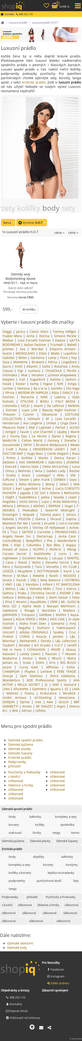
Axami (39, 405)
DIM (56, 684)
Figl (21, 371)
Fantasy (54, 440)
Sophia (72, 519)
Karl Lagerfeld (27, 488)
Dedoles (9, 462)
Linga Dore (69, 423)
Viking (72, 549)
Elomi (41, 662)
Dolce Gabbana (64, 676)
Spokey (59, 632)
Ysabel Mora (13, 336)
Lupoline (71, 353)
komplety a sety (66, 817)
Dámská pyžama (20, 744)
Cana (10, 562)
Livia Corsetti (66, 419)
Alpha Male (32, 606)
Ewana (61, 340)
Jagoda (26, 493)
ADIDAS (39, 506)
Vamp (35, 384)
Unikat (51, 423)
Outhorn (44, 628)
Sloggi (8, 331)
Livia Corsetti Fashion (35, 340)
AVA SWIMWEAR (32, 462)
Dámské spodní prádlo (25, 740)
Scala (27, 662)
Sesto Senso (29, 501)
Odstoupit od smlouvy (25, 1018)
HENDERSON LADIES (50, 449)
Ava (23, 349)
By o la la (40, 388)
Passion (51, 654)
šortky (37, 833)
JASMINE (73, 462)
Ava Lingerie (33, 423)
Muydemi (26, 571)
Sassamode (12, 445)
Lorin (64, 553)
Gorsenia (38, 357)
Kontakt (9, 14)
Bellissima (71, 493)
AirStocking (44, 697)
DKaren (9, 484)
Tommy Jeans (51, 514)
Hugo (69, 506)
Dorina (45, 336)
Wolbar (9, 340)
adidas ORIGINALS (34, 632)
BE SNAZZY (45, 706)
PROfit (56, 649)
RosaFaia (61, 366)
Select (64, 484)
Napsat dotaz (19, 1011)
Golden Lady (56, 471)
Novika (59, 497)
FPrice (10, 392)
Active (47, 488)
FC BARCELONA (68, 584)
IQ (67, 689)
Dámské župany (20, 753)
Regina (72, 436)
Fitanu (30, 693)
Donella (71, 440)
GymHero (39, 689)
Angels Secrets (17, 527)
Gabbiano (11, 610)
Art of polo (43, 645)
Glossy (72, 649)
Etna (9, 602)
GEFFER (28, 532)
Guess (8, 353)
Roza (75, 453)
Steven (24, 479)
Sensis (72, 514)
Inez (39, 702)
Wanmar (10, 641)
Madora (70, 610)
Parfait (61, 427)
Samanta (58, 623)
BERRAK (55, 506)
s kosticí (14, 776)
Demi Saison (59, 597)
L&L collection (66, 641)
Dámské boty (17, 947)
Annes (27, 706)
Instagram (57, 976)
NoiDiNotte (44, 553)
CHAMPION (12, 671)
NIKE (45, 397)
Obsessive (51, 414)
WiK (15, 710)
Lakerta (61, 397)
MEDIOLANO (26, 353)
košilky (39, 825)
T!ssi (14, 532)
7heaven (10, 414)
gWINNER (10, 615)
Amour (29, 658)
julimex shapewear (63, 375)
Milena (8, 506)
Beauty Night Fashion (60, 410)
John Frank (42, 479)
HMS (9, 584)
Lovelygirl (44, 475)
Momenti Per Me (16, 523)
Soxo (73, 479)
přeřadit (14, 766)
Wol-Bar (38, 349)
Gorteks (57, 388)
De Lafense (56, 405)
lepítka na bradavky (61, 873)
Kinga (73, 384)
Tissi (59, 588)
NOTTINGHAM (48, 571)
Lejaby (62, 432)
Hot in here (13, 649)
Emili (19, 366)
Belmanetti (29, 641)
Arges (62, 706)
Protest (9, 636)
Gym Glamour (33, 676)
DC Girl (41, 493)
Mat (32, 427)
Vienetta (53, 567)
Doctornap (46, 536)
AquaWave (38, 602)
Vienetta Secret (57, 562)
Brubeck (38, 362)
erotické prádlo (33, 82)
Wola (43, 658)
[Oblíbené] (47, 6)
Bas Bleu (54, 545)
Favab (8, 384)
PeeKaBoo (32, 510)
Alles (61, 475)
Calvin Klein (39, 331)
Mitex (23, 357)
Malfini (61, 615)
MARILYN (10, 440)
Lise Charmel (43, 432)
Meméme (21, 362)
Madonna (11, 658)
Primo (12, 458)
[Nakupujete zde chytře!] (3, 22)
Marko (44, 458)
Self (74, 449)
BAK (6, 545)
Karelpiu (33, 584)
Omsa (10, 471)
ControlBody (13, 540)
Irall (23, 379)
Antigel (11, 432)
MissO (58, 658)
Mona (72, 658)
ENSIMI (66, 593)
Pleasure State (14, 427)
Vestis (37, 562)
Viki (74, 475)
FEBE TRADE (67, 671)
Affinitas (54, 667)
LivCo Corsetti (69, 523)
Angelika (10, 501)
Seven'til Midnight (61, 510)
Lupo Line (30, 410)
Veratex (25, 645)
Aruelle (50, 523)
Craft (10, 449)
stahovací (15, 833)
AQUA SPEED (26, 619)
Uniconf (9, 632)
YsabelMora (28, 497)
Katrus (72, 588)
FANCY (68, 392)
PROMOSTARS (66, 532)
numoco (35, 371)
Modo (56, 353)
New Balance (51, 580)
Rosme (74, 471)
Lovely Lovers (31, 654)
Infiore (48, 584)
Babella (9, 519)
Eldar (43, 353)
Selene (55, 493)
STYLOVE (28, 401)
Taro (39, 567)
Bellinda (25, 471)
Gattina (9, 593)
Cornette (44, 532)
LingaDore (69, 362)
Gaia (6, 362)
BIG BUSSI (69, 662)
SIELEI (26, 405)
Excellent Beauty (35, 558)
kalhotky (35, 817)
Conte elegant (58, 453)
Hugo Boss (35, 453)
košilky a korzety (20, 873)
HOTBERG (72, 580)
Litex (7, 689)
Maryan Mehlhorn (62, 606)
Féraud (56, 519)
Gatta (46, 366)
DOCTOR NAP (13, 453)
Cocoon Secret (16, 553)
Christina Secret (43, 593)
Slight (10, 497)
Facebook (57, 969)
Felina (53, 362)
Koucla (42, 636)
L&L (19, 584)
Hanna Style (30, 466)
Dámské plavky (19, 749)
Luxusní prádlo (18, 22)
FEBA (43, 619)
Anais (27, 475)
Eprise (25, 702)
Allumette (21, 689)
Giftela (41, 710)
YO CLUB (70, 567)
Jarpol (9, 667)
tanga (56, 833)
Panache (28, 397)
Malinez (13, 693)
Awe (51, 702)
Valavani (10, 654)
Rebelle (39, 575)
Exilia (72, 667)
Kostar (21, 384)
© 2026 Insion (76, 1038)
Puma (24, 449)
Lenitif (72, 645)
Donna (41, 519)
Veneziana (68, 697)
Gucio (7, 366)
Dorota (46, 641)
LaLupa (58, 558)
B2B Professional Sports (48, 680)
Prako (22, 593)
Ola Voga (72, 388)
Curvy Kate (30, 667)
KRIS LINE (58, 619)
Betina (11, 588)
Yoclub (21, 580)
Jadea (46, 497)
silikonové (15, 781)
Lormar (8, 388)
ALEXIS (74, 427)
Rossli (23, 562)
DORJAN (10, 702)
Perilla (72, 371)
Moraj (51, 484)
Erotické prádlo (19, 757)
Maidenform (67, 540)
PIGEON (25, 519)
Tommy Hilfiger (65, 331)
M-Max (23, 575)
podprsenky (17, 881)
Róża (56, 392)
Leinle (36, 523)
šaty (76, 881)
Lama (52, 357)
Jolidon (59, 636)
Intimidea (10, 375)
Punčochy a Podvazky (24, 772)
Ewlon (41, 597)
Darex (57, 436)
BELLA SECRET (29, 684)
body (12, 817)
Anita (31, 336)
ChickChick (54, 371)
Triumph (57, 344)
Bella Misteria (30, 484)
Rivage (31, 610)
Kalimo (56, 379)
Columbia (34, 545)
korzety (14, 825)
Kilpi (18, 545)
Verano (21, 602)
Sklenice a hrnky (20, 785)
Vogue (48, 384)
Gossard (71, 684)
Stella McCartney (55, 466)
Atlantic (32, 366)
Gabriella (56, 462)
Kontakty (16, 1004)
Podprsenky (17, 762)
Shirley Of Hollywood (49, 527)
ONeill (9, 628)
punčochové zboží (49, 881)
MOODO (70, 575)
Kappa (72, 545)
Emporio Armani (64, 349)
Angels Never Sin (18, 536)
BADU (45, 401)
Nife (61, 384)
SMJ (34, 580)
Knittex (28, 458)
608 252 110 (17, 997)
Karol (68, 571)
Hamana (24, 388)
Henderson (11, 423)
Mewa (74, 445)
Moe (24, 375)
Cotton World (33, 440)
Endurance (49, 693)
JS (47, 684)
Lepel (73, 497)
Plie (50, 540)
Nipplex (9, 379)
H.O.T (59, 645)
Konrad (11, 466)
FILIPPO (39, 549)
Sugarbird (38, 379)
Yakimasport (67, 628)
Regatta (26, 628)
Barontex (50, 610)
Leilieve (47, 671)
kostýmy (72, 865)
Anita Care (68, 536)
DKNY (28, 445)
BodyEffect (35, 540)
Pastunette (23, 567)
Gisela (8, 580)
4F (48, 419)
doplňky (38, 857)
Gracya (9, 676)
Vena (39, 471)
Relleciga (25, 597)
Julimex (9, 349)
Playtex (31, 671)
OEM (54, 602)
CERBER (60, 479)
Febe (75, 597)
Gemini (71, 379)
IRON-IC (56, 549)
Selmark (35, 419)
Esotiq (12, 475)
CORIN (26, 636)
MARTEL (73, 558)
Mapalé (29, 514)
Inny (73, 623)
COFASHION (37, 649)
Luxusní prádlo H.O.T (45, 22)
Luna (76, 466)
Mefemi (73, 405)
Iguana (56, 689)
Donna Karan (66, 458)
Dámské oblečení (20, 943)
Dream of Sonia (16, 549)
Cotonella (10, 405)
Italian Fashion (35, 344)
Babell (72, 344)
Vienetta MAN (41, 588)
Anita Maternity (65, 501)
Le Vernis (40, 436)
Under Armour (16, 697)
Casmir (30, 414)
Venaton (38, 375)
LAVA (75, 689)
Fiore (64, 357)
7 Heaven (70, 654)
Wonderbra (13, 680)
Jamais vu (11, 662)
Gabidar (9, 357)
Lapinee (45, 427)
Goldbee (46, 615)
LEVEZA (9, 571)
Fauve (25, 432)
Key (74, 357)
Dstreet (12, 410)
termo (75, 833)
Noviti (54, 575)
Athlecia (23, 506)
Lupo (45, 501)
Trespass (28, 615)
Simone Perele (66, 336)
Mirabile (70, 693)
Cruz (73, 632)
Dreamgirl (11, 514)
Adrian (27, 710)
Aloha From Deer (33, 623)
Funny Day (19, 436)
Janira (21, 331)
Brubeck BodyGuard (52, 445)
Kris (53, 662)
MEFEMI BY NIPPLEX (33, 392)
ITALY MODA (66, 401)
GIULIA (64, 702)
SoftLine (9, 479)
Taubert (9, 645)
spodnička (67, 825)
